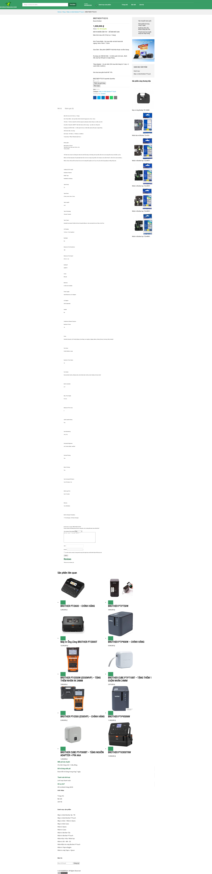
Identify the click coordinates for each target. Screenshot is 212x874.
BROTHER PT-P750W (118, 606)
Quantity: (112, 78)
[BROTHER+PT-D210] (99, 97)
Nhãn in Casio (62, 830)
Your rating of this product (69, 531)
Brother (99, 21)
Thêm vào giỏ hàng (99, 83)
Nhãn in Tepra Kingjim (64, 847)
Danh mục (137, 71)
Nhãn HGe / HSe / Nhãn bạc (66, 838)
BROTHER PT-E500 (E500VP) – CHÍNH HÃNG (82, 716)
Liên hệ (141, 4)
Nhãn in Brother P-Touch (65, 835)
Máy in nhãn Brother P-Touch (107, 91)
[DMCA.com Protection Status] (106, 873)
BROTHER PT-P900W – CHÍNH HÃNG (126, 641)
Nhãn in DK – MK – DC (64, 841)
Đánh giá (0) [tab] (69, 108)
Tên (65, 545)
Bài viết (133, 4)
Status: (95, 29)
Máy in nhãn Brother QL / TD (66, 815)
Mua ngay (97, 86)
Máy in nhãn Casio (63, 824)
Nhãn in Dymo (62, 827)
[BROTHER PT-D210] (94, 97)
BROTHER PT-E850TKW (119, 752)
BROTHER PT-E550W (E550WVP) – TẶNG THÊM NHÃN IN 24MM (80, 679)
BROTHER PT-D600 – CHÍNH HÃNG (77, 606)
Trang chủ (125, 4)
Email (65, 549)
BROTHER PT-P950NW (119, 716)
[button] (63, 602)
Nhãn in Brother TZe (64, 833)
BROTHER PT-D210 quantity (101, 78)
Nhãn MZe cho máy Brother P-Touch (69, 844)
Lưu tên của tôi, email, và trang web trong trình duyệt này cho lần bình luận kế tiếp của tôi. (83, 552)
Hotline (86, 3)
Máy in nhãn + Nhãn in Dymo (67, 821)
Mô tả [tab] (60, 108)
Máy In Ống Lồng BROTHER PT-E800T (78, 641)
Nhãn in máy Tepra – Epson (66, 850)
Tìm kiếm (72, 4)
